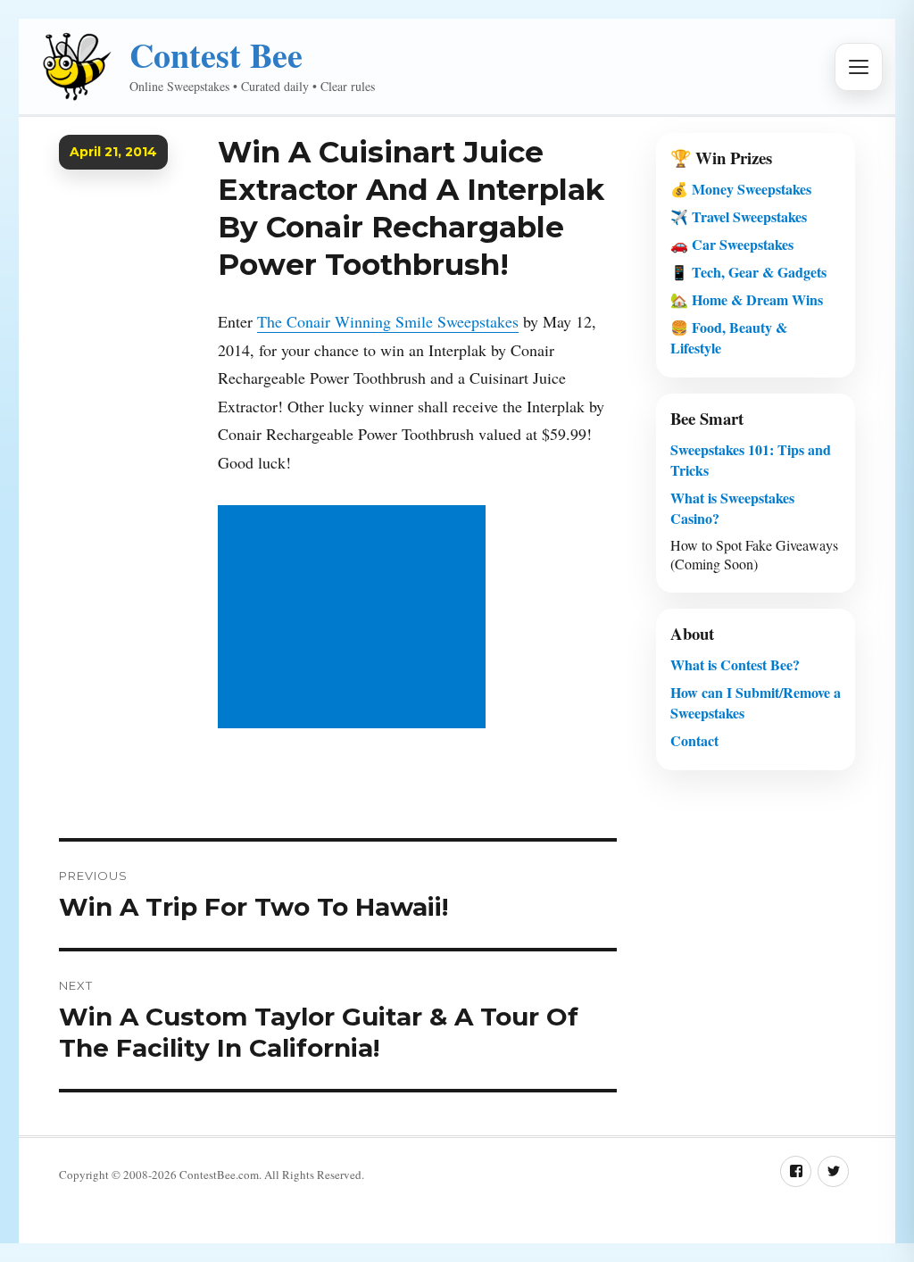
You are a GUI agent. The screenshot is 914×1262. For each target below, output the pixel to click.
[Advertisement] (356, 618)
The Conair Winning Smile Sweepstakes (388, 321)
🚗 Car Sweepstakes (732, 244)
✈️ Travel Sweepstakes (738, 216)
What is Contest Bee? (735, 664)
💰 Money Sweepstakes (740, 189)
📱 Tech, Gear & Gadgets (748, 272)
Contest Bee (216, 54)
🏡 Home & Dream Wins (746, 299)
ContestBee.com (219, 1175)
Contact (694, 740)
